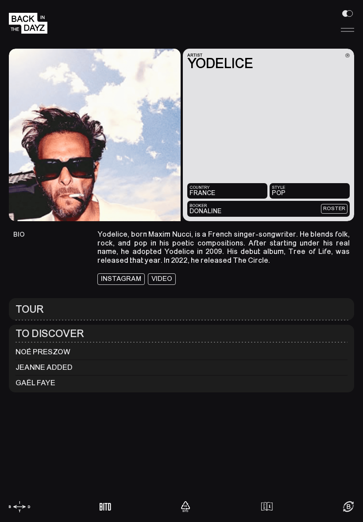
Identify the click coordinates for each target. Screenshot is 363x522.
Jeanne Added (44, 367)
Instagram (121, 279)
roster (334, 208)
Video (161, 279)
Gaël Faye (35, 383)
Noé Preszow (42, 352)
